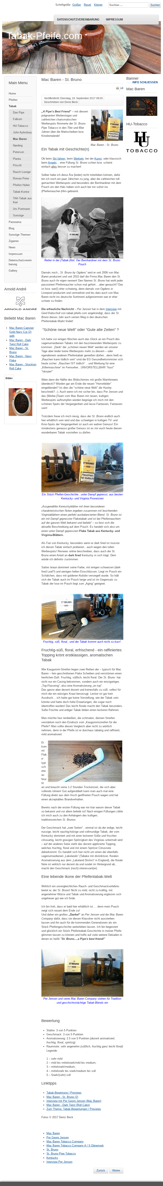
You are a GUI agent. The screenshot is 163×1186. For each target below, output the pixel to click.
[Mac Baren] (141, 114)
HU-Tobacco (20, 125)
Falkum (17, 119)
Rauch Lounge (22, 172)
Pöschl (17, 165)
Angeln (52, 162)
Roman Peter (21, 178)
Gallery (13, 270)
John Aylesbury (22, 132)
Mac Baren (20, 139)
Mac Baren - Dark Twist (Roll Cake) (68, 1105)
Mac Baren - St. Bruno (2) (62, 1097)
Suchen (155, 5)
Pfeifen (13, 99)
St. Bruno (52, 1149)
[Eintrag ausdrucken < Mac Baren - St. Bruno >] (118, 88)
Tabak (12, 106)
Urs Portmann (21, 208)
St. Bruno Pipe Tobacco (61, 1153)
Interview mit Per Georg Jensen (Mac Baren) (73, 1101)
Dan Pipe (18, 112)
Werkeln (79, 158)
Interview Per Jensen (59, 1161)
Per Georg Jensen (57, 1137)
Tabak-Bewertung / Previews (64, 1092)
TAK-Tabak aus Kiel (22, 200)
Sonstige (18, 215)
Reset (87, 4)
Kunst (98, 158)
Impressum (114, 19)
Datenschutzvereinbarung (78, 19)
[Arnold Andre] (20, 309)
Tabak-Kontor (21, 191)
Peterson (18, 152)
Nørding (17, 145)
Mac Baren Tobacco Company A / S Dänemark (75, 1145)
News (12, 247)
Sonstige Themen (19, 234)
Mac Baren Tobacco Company (65, 1141)
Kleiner (98, 4)
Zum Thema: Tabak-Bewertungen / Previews (73, 1109)
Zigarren (14, 241)
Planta (17, 158)
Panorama (15, 222)
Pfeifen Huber (21, 185)
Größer (76, 4)
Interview (111, 309)
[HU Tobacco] (141, 151)
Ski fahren (59, 158)
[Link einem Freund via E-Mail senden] (121, 88)
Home (12, 93)
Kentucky (52, 1157)
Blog (11, 228)
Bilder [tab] (9, 378)
